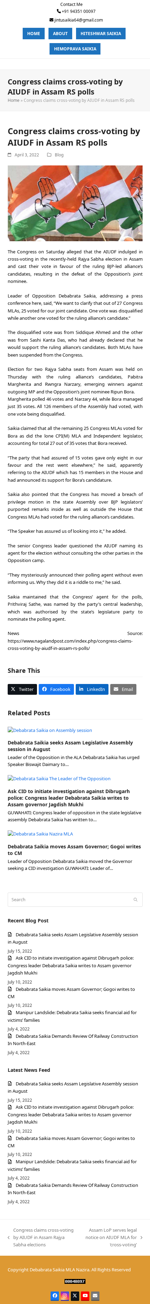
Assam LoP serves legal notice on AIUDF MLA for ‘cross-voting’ (110, 1238)
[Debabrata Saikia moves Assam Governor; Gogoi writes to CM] (40, 833)
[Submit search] (135, 899)
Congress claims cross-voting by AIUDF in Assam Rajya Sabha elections (41, 1238)
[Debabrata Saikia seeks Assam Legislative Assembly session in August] (50, 730)
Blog (59, 155)
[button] (22, 689)
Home (14, 100)
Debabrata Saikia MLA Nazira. (60, 1269)
